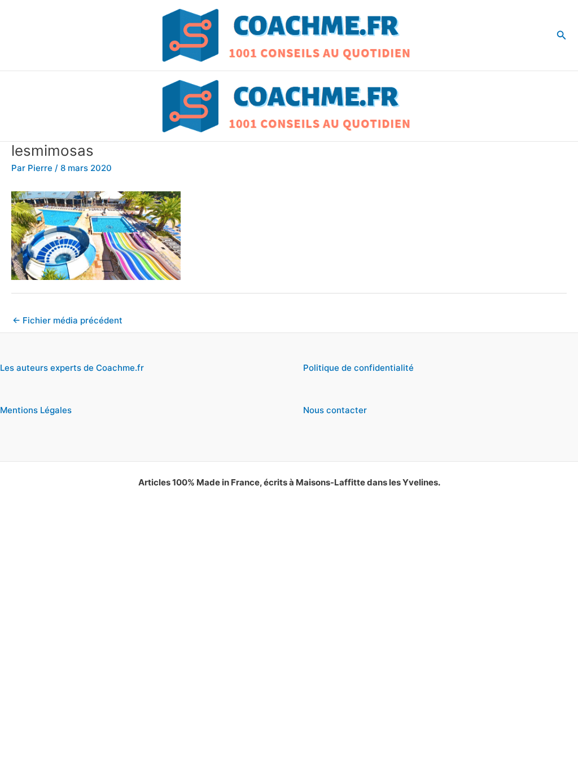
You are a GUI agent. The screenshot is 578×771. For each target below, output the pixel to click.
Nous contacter (335, 410)
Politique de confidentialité (358, 367)
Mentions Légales (36, 410)
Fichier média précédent (67, 320)
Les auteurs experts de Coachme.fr (72, 367)
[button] (562, 35)
